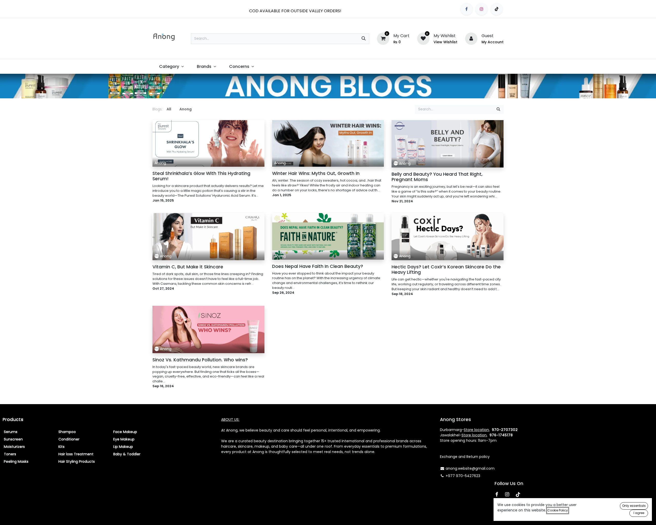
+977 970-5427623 (463, 475)
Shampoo (67, 431)
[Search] (363, 39)
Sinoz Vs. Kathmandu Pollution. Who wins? (200, 360)
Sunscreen (13, 439)
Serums (10, 431)
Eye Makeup (124, 439)
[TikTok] (496, 9)
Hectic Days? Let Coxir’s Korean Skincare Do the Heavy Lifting (446, 269)
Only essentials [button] (634, 505)
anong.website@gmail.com (470, 468)
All (169, 109)
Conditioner (68, 439)
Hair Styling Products (76, 461)
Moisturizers (14, 446)
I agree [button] (638, 513)
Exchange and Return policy (465, 456)
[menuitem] (171, 66)
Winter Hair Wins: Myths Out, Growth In (316, 173)
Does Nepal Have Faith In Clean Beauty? (317, 266)
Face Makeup (125, 431)
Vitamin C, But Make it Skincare (187, 267)
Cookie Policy (557, 510)
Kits (61, 446)
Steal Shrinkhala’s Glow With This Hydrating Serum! (201, 176)
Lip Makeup (123, 446)
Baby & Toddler (126, 454)
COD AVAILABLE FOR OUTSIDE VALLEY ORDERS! (295, 11)
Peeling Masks (16, 461)
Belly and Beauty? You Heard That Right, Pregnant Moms (437, 177)
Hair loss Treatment (76, 454)
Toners (10, 454)
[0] (383, 38)
